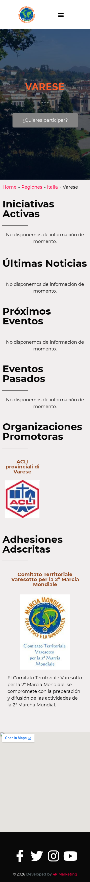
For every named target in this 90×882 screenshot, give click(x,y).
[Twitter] (36, 856)
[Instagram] (53, 856)
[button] (61, 15)
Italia (52, 187)
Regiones (31, 187)
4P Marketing (65, 874)
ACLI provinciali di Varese (23, 467)
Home (9, 187)
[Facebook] (20, 856)
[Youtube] (70, 856)
